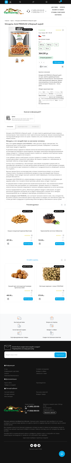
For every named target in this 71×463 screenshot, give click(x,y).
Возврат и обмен (41, 371)
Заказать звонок (49, 413)
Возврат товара (41, 394)
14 (63, 290)
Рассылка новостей (42, 392)
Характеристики (22, 126)
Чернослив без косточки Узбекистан (51, 231)
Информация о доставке (11, 371)
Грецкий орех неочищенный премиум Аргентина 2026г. (19, 287)
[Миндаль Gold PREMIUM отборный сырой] (20, 42)
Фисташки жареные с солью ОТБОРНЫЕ (51, 286)
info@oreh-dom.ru (48, 410)
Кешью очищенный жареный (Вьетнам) (20, 231)
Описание (10, 126)
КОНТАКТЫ (58, 15)
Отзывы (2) (35, 126)
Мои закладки (8, 396)
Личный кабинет (9, 392)
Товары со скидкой (10, 385)
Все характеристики (44, 103)
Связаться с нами (41, 373)
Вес (39, 42)
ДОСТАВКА (54, 7)
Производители (41, 383)
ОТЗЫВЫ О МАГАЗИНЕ (58, 12)
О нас (6, 369)
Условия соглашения (42, 369)
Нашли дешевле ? (46, 57)
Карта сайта (8, 383)
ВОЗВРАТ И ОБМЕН (58, 10)
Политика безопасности (11, 375)
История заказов (9, 394)
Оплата (6, 373)
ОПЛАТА (62, 7)
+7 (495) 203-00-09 (37, 10)
